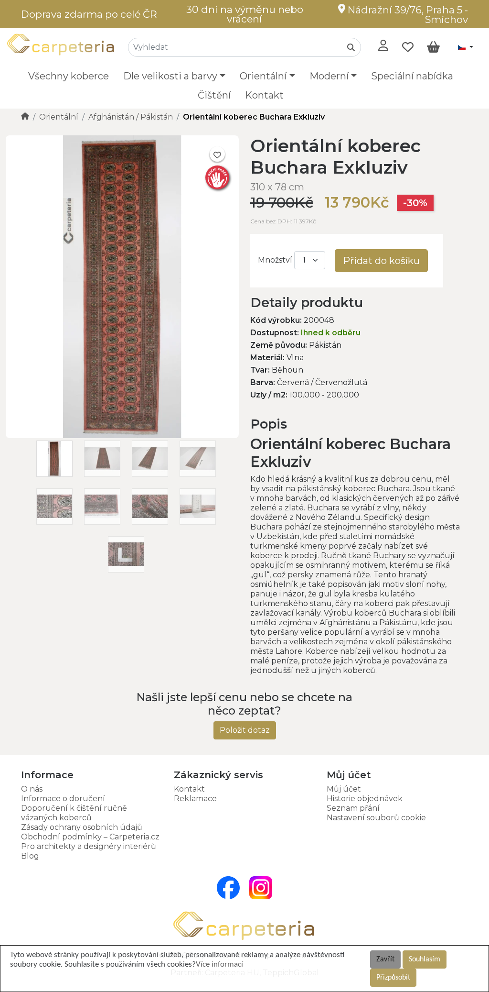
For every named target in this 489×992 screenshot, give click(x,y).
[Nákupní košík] (433, 47)
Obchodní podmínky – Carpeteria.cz (90, 836)
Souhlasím (424, 959)
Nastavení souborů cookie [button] (376, 817)
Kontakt (264, 95)
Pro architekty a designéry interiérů (88, 846)
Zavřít (385, 959)
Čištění (214, 95)
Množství (275, 260)
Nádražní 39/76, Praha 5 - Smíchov (406, 14)
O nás (32, 789)
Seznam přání (353, 808)
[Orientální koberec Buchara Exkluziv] (122, 435)
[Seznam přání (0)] (408, 47)
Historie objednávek (365, 798)
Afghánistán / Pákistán (130, 116)
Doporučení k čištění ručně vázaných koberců (74, 813)
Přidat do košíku (381, 260)
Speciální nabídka (412, 76)
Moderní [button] (329, 76)
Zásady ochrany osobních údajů (81, 827)
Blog (30, 855)
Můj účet (344, 789)
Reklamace (195, 798)
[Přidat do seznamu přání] (217, 154)
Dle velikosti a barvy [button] (170, 76)
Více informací (219, 964)
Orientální (58, 116)
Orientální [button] (263, 76)
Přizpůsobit (393, 977)
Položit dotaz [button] (245, 730)
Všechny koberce (68, 76)
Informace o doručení (63, 798)
